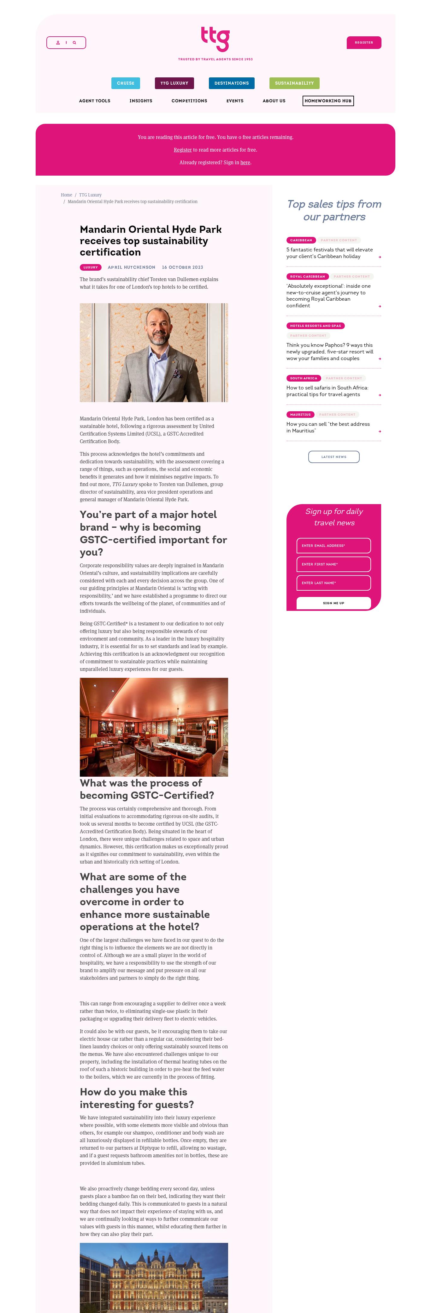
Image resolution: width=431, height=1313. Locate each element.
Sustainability (294, 83)
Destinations (232, 83)
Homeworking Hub (328, 101)
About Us (274, 101)
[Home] (215, 27)
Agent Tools (94, 101)
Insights (141, 101)
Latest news (334, 457)
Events (235, 101)
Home (66, 195)
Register (183, 149)
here (245, 162)
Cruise (125, 83)
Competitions (189, 101)
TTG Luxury (174, 83)
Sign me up (334, 603)
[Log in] (58, 42)
